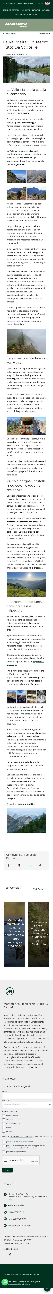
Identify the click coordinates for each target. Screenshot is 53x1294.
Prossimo (43, 33)
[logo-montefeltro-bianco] (16, 22)
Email (5, 1091)
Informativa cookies (11, 1284)
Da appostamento (13, 1123)
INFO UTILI (36, 10)
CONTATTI (26, 10)
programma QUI (26, 804)
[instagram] (10, 1254)
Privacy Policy (35, 1282)
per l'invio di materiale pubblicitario (19, 1142)
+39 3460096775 (16, 1205)
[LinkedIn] (29, 865)
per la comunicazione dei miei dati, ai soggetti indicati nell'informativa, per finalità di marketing (25, 1147)
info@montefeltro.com (25, 4)
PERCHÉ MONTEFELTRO (10, 10)
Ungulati (9, 1127)
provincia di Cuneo (30, 710)
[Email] (39, 865)
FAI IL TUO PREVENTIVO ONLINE (26, 15)
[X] (19, 865)
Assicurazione (24, 1282)
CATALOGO (46, 10)
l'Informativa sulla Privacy (21, 1136)
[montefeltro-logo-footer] (10, 986)
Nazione (6, 1100)
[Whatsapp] (4, 1282)
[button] (5, 934)
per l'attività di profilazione (16, 1152)
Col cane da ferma (12, 1116)
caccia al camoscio (16, 252)
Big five (9, 1131)
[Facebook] (8, 865)
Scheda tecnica (24, 1284)
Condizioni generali (11, 1282)
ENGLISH (40, 4)
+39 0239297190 (9, 4)
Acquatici (9, 1119)
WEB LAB (36, 1274)
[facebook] (5, 1254)
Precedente (10, 33)
